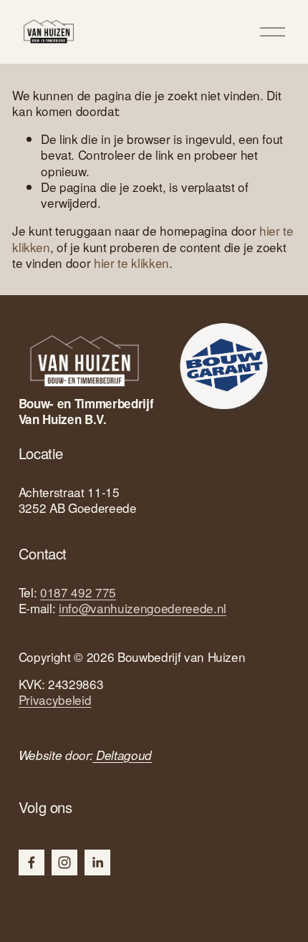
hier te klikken (131, 262)
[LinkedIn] (97, 862)
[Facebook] (31, 862)
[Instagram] (64, 862)
